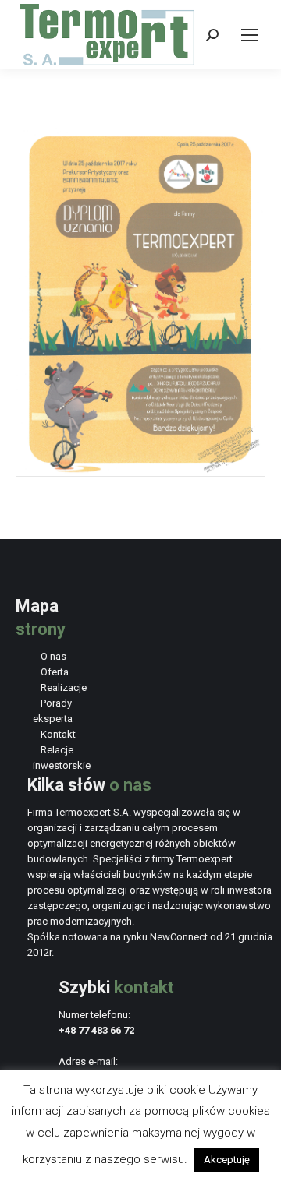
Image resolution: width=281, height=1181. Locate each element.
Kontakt (58, 734)
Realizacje (64, 687)
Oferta (55, 672)
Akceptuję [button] (227, 1159)
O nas (53, 656)
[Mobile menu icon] (249, 35)
